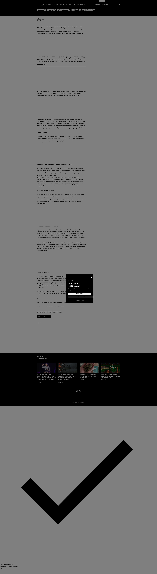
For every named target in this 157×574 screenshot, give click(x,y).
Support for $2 (79, 293)
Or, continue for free (80, 300)
